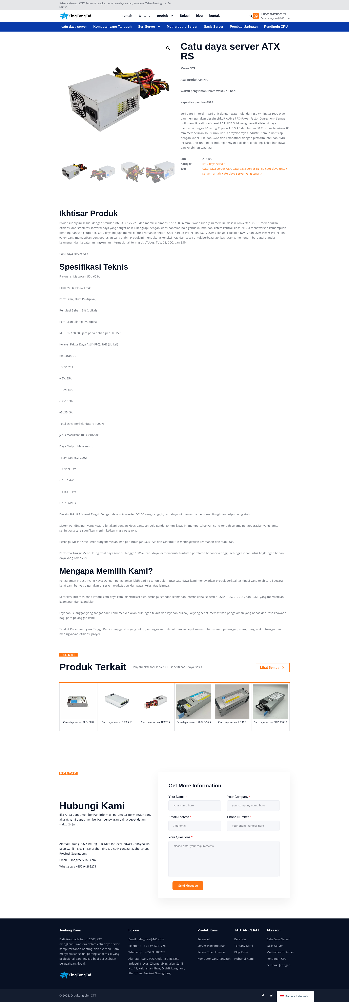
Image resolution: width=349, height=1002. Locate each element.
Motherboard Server (182, 26)
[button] (251, 16)
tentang (144, 15)
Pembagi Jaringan (244, 26)
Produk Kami (208, 930)
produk (162, 15)
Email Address (179, 817)
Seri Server (146, 26)
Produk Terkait (92, 667)
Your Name (177, 797)
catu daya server (74, 26)
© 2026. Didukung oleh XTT (77, 995)
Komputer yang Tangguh (112, 26)
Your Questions (180, 837)
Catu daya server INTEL (248, 169)
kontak (214, 15)
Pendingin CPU (276, 26)
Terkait (69, 655)
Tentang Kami (70, 930)
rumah (127, 15)
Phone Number (239, 817)
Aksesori (273, 930)
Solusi (184, 15)
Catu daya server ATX (216, 169)
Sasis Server (213, 26)
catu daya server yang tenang (242, 173)
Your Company (238, 797)
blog (199, 15)
